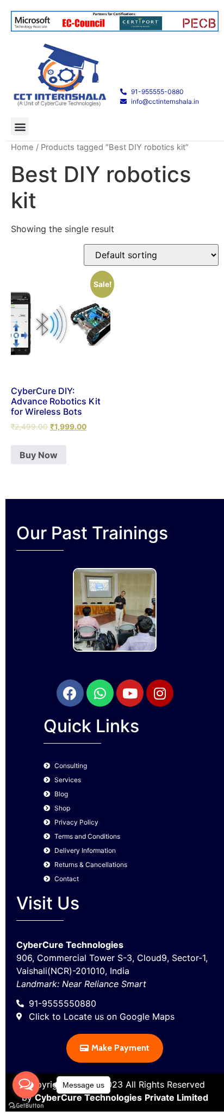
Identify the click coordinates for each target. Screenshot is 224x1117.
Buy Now (39, 455)
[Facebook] (70, 693)
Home (22, 147)
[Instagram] (159, 693)
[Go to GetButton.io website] (26, 1105)
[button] (20, 126)
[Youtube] (130, 693)
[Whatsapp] (100, 693)
